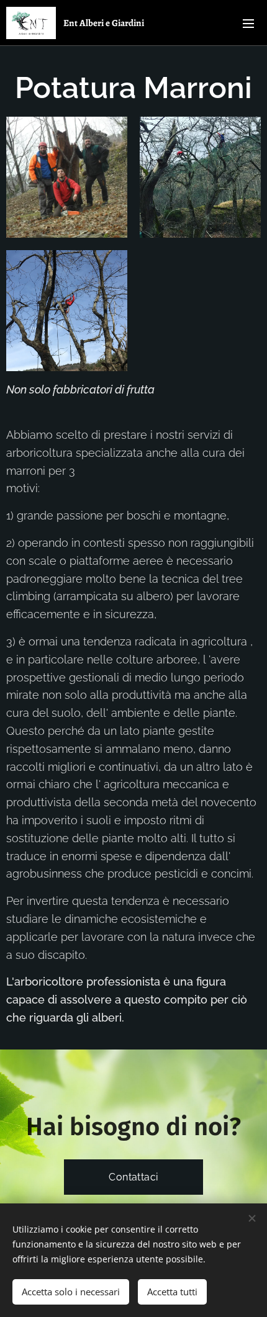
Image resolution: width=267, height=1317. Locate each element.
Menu (248, 23)
